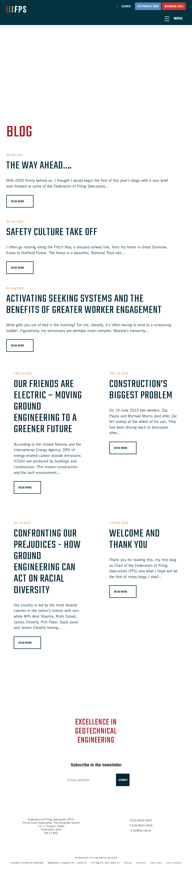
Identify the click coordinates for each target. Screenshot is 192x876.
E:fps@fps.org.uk (140, 830)
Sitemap (128, 863)
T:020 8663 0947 (141, 820)
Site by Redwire (173, 863)
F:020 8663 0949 (141, 825)
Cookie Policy (156, 863)
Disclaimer (141, 863)
